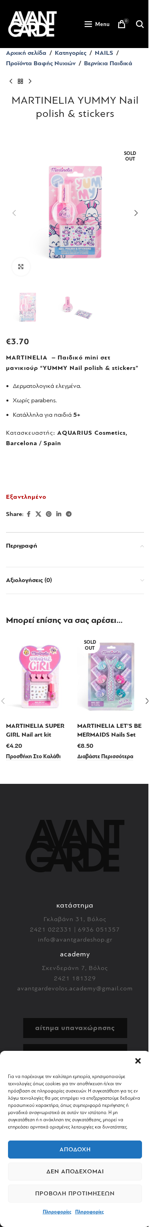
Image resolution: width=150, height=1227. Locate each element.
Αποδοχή (75, 1149)
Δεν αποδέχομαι (75, 1171)
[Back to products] (20, 81)
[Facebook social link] (28, 514)
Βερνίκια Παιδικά (108, 63)
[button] (138, 1061)
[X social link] (38, 514)
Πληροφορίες (57, 1212)
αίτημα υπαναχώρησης (75, 1028)
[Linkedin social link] (59, 514)
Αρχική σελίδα (26, 52)
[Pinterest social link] (49, 514)
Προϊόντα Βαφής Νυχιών (41, 63)
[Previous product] (11, 81)
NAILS (104, 52)
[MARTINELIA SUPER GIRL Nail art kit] (39, 676)
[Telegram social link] (69, 514)
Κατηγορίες (70, 52)
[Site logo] (32, 23)
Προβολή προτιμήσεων (75, 1193)
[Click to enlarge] (21, 267)
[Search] (140, 24)
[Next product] (30, 81)
